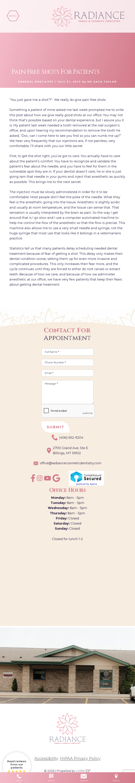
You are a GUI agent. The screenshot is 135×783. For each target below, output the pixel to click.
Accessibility (46, 758)
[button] (13, 16)
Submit (55, 427)
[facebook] (33, 481)
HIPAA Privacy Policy (80, 758)
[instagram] (40, 480)
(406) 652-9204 (71, 438)
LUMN (80, 771)
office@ (70, 463)
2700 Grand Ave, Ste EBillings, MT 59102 (70, 450)
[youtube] (47, 479)
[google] (56, 481)
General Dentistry (36, 81)
